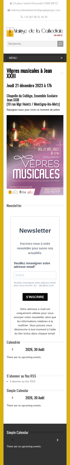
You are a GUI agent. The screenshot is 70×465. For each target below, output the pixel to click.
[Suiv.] (57, 349)
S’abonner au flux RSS (22, 381)
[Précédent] (12, 349)
